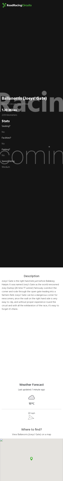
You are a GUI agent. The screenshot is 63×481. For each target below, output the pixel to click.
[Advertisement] (31, 344)
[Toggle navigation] (56, 5)
